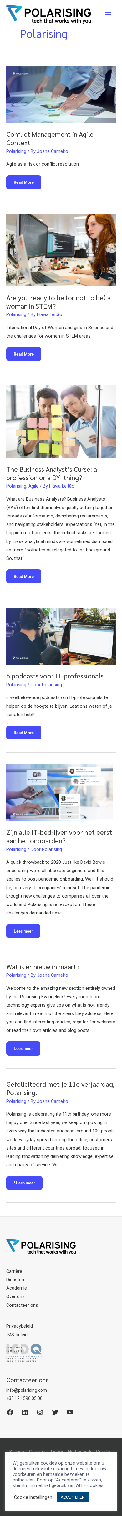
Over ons (15, 1296)
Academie (16, 1288)
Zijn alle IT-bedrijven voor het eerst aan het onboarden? (59, 836)
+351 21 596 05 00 (24, 1398)
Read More (26, 184)
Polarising (16, 151)
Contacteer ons (22, 1305)
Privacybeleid (19, 1326)
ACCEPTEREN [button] (73, 1497)
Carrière (14, 1271)
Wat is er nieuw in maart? (43, 966)
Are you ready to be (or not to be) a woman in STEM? (58, 301)
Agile (33, 486)
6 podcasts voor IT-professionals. (55, 675)
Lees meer (25, 933)
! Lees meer (24, 1185)
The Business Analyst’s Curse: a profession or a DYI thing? (51, 473)
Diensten (15, 1279)
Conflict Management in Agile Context (50, 138)
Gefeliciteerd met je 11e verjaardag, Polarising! (60, 1088)
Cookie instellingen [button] (33, 1497)
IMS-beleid (17, 1335)
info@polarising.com (26, 1390)
